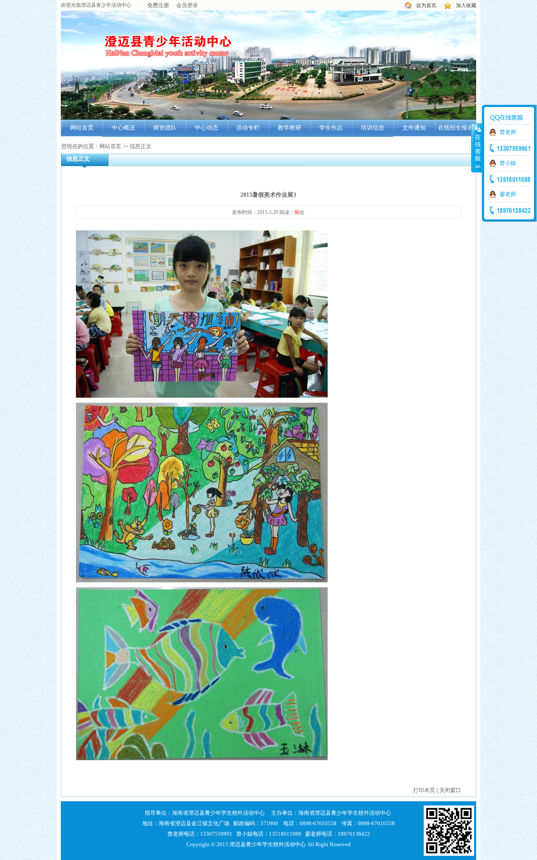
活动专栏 (248, 128)
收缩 (477, 147)
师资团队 (165, 128)
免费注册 (158, 5)
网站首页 (82, 128)
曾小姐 (508, 163)
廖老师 (508, 194)
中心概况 (123, 128)
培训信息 (372, 128)
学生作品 (331, 128)
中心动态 (206, 128)
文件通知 (414, 128)
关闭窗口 (450, 790)
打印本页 (424, 790)
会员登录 (187, 5)
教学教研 (289, 128)
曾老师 (508, 132)
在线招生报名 (455, 128)
